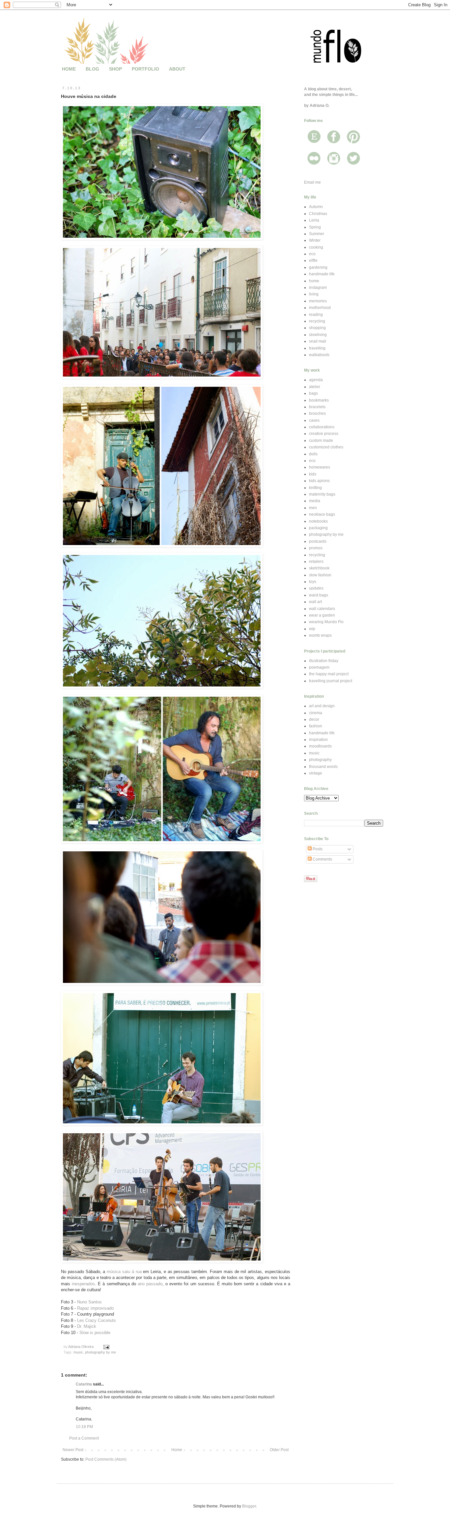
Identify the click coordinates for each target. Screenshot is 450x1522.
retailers (316, 561)
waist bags (318, 595)
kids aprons (319, 480)
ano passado (150, 1283)
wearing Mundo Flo (326, 622)
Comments (322, 859)
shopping (317, 327)
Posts (317, 849)
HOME (69, 69)
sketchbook (319, 568)
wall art (315, 601)
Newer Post (73, 1449)
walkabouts (319, 354)
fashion (315, 726)
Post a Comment (84, 1438)
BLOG (92, 69)
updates (316, 588)
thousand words (323, 766)
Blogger (249, 1506)
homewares (319, 467)
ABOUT (177, 69)
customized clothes (326, 447)
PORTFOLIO (145, 69)
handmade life (322, 274)
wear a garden (322, 615)
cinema (315, 713)
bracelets (317, 407)
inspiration (318, 739)
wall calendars (322, 608)
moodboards (320, 746)
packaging (318, 528)
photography (320, 759)
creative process (323, 433)
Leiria (314, 220)
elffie (313, 260)
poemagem (319, 667)
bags (313, 393)
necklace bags (322, 514)
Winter (315, 240)
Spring (315, 227)
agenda (316, 380)
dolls (313, 454)
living (314, 294)
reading (316, 314)
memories (318, 301)
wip (312, 628)
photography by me (100, 1352)
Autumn (316, 206)
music (78, 1352)
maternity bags (322, 494)
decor (314, 719)
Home (176, 1449)
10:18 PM (84, 1426)
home (314, 281)
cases (314, 420)
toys (312, 581)
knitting (315, 487)
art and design (322, 706)
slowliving (318, 334)
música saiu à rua (124, 1271)
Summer (316, 233)
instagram (318, 287)
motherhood (320, 307)
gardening (318, 267)
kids (312, 474)
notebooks (318, 521)
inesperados (83, 1283)
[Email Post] (106, 1347)
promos (316, 548)
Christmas (318, 213)
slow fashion (320, 575)
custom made (321, 440)
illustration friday (323, 660)
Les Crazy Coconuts (96, 1320)
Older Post (279, 1449)
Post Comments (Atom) (106, 1459)
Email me (312, 182)
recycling (317, 321)
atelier (314, 386)
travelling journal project (330, 681)
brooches (317, 413)
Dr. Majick (86, 1326)
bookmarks (319, 400)
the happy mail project (329, 674)
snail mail (317, 341)
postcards (317, 541)
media (314, 501)
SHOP (115, 69)
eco (312, 254)
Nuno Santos (89, 1301)
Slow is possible (94, 1332)
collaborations (321, 427)
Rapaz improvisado (95, 1308)
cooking (316, 247)
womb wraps (320, 635)
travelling (317, 348)
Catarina (84, 1384)
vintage (315, 773)
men (313, 507)
